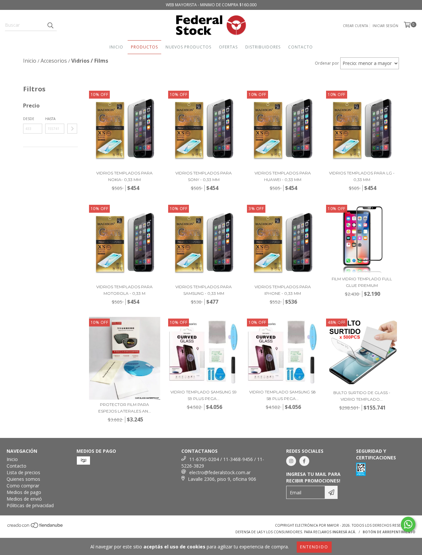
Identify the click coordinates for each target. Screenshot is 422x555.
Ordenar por (327, 63)
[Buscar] (50, 25)
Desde (28, 118)
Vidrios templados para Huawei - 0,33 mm (283, 176)
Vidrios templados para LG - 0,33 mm (362, 176)
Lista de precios (23, 472)
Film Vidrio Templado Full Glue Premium (362, 282)
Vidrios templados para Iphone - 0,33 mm (283, 290)
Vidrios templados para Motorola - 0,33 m (124, 290)
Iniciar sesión (385, 25)
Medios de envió (24, 499)
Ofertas (228, 47)
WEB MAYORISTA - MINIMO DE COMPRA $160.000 (211, 5)
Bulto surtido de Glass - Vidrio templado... (361, 396)
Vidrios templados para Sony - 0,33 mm (203, 176)
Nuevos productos (188, 47)
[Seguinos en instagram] (291, 461)
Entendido (314, 547)
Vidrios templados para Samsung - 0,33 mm (203, 290)
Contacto (300, 47)
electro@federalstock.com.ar (220, 472)
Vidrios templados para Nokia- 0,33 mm (124, 176)
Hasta (50, 118)
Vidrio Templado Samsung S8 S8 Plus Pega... (282, 395)
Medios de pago (24, 492)
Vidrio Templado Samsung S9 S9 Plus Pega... (203, 395)
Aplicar (72, 129)
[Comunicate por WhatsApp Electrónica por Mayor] (408, 524)
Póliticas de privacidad (30, 505)
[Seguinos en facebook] (304, 461)
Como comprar (23, 485)
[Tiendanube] (35, 527)
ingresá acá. (344, 532)
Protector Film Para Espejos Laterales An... (124, 408)
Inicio (116, 47)
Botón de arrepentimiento (389, 532)
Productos (144, 47)
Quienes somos (23, 479)
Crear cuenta (355, 25)
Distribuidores (263, 47)
